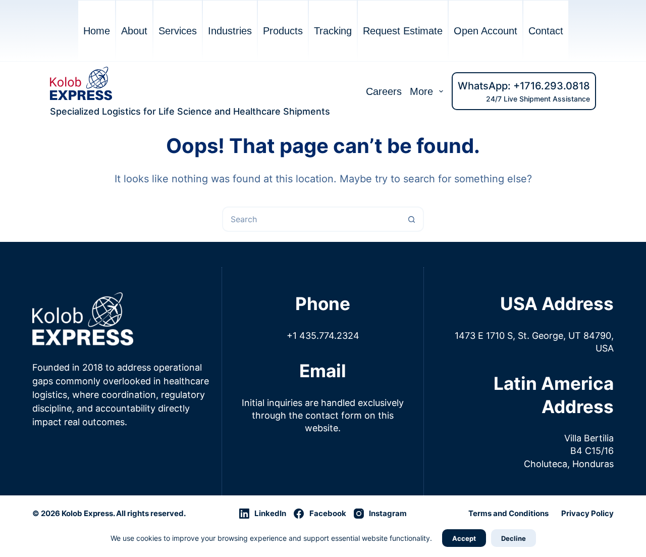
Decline (513, 538)
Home (96, 30)
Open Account (485, 30)
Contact (545, 30)
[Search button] (411, 219)
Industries (230, 30)
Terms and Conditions (508, 513)
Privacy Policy (587, 513)
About (134, 30)
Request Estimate (403, 30)
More (421, 91)
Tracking (333, 30)
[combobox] (311, 219)
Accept (464, 538)
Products (283, 30)
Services (177, 30)
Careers (384, 91)
